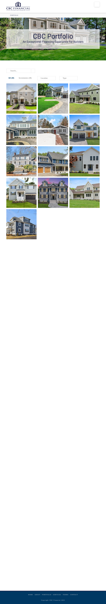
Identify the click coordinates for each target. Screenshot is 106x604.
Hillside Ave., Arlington (17, 383)
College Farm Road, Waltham (18, 318)
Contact (74, 594)
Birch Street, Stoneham (48, 255)
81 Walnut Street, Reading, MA (19, 163)
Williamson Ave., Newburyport (82, 381)
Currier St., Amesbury (47, 572)
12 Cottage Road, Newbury (82, 193)
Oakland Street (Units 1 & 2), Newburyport (81, 291)
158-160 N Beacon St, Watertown (20, 226)
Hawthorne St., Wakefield (81, 415)
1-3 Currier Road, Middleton (51, 321)
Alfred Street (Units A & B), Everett (49, 288)
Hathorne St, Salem (80, 475)
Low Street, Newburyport (80, 255)
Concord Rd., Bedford (17, 475)
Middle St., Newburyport (80, 570)
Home (30, 594)
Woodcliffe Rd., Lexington (50, 381)
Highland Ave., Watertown (81, 444)
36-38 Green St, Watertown (18, 103)
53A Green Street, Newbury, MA (51, 103)
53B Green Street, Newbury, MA (20, 134)
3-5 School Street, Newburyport (83, 321)
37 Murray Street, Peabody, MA (51, 130)
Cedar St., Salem (50, 505)
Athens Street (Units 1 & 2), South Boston (17, 288)
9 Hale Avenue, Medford (81, 226)
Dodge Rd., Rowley (79, 350)
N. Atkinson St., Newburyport (50, 350)
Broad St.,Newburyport (19, 509)
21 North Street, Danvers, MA (82, 101)
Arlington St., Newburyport (17, 572)
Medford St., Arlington (48, 446)
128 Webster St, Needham (81, 161)
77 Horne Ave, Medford (18, 193)
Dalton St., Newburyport (48, 541)
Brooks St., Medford (16, 444)
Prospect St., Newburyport (80, 509)
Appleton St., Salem (80, 538)
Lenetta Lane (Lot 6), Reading (20, 255)
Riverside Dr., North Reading (18, 413)
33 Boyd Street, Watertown (49, 224)
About (37, 594)
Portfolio (46, 594)
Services (57, 594)
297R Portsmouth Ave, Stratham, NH (51, 163)
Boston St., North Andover (51, 413)
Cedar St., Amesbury (15, 541)
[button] (97, 4)
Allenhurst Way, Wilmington (19, 350)
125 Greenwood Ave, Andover (50, 193)
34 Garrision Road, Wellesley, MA (82, 134)
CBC (11, 110)
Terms (66, 594)
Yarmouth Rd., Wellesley (49, 475)
